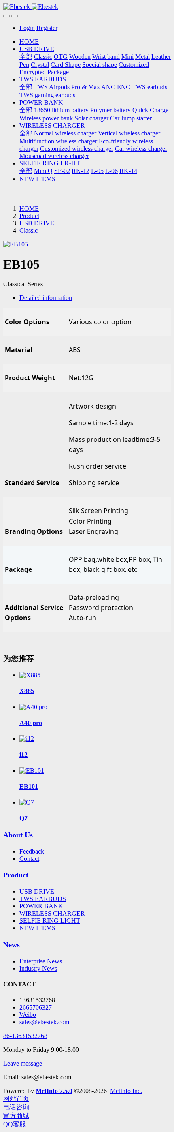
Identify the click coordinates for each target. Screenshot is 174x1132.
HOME (29, 41)
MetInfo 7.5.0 (54, 1090)
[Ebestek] (87, 7)
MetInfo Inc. (126, 1090)
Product (29, 215)
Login (27, 27)
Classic (28, 230)
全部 (25, 56)
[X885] (29, 675)
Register (46, 27)
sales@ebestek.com (44, 1022)
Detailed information (45, 297)
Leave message (22, 1063)
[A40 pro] (33, 707)
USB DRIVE (36, 223)
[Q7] (26, 802)
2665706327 (35, 1007)
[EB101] (31, 770)
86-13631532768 (25, 1035)
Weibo (27, 1014)
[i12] (26, 738)
